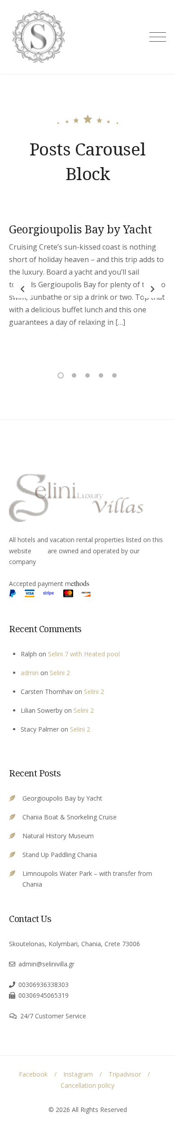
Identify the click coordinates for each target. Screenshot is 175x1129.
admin (30, 672)
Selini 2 (60, 672)
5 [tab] (114, 375)
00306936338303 (43, 984)
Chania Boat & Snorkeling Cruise (69, 817)
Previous (22, 289)
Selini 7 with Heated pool (84, 654)
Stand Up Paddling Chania (59, 854)
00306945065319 (43, 995)
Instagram (78, 1074)
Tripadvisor (125, 1074)
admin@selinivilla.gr (46, 964)
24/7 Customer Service (53, 1016)
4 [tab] (101, 375)
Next (153, 289)
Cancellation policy (87, 1085)
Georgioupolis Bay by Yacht (80, 229)
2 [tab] (74, 375)
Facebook (33, 1074)
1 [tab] (60, 375)
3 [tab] (87, 375)
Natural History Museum (58, 836)
